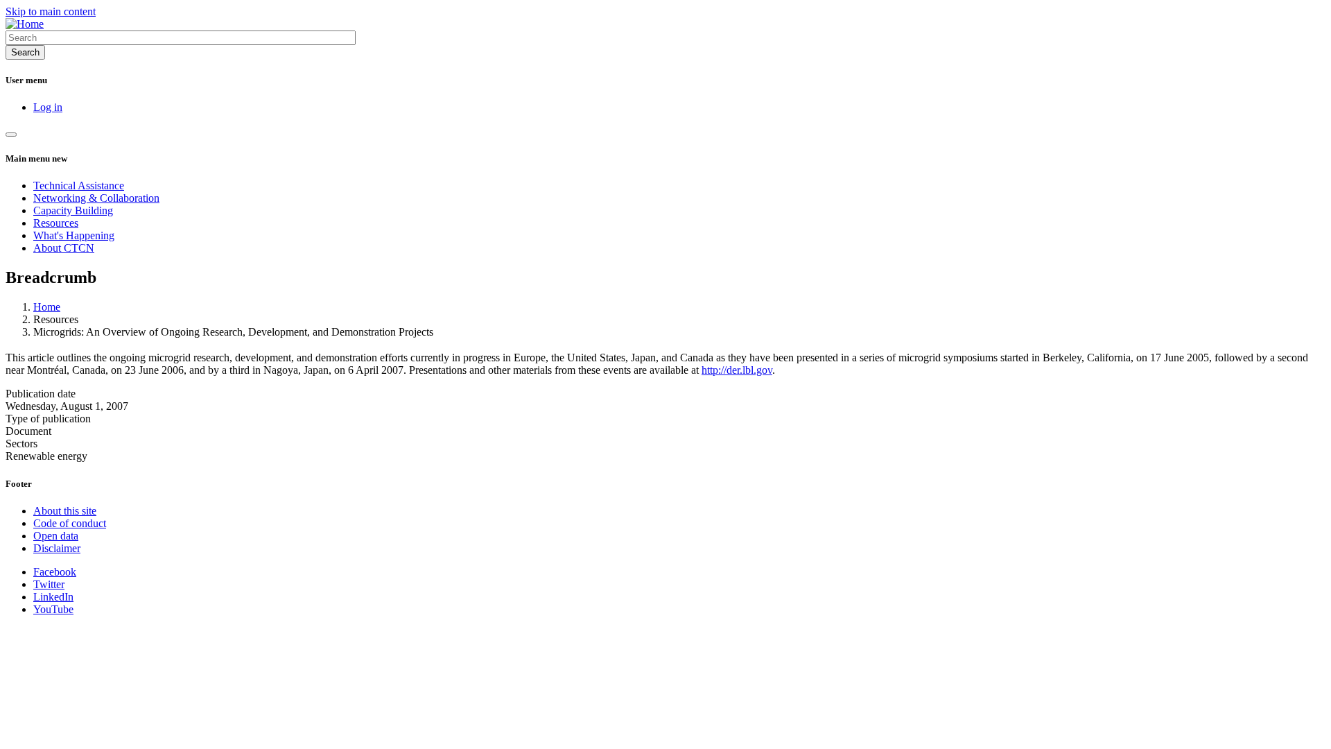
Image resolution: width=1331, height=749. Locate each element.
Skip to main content (51, 11)
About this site (64, 511)
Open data (55, 536)
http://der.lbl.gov (737, 370)
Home (46, 307)
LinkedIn (53, 597)
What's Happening (73, 235)
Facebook (54, 572)
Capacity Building (73, 210)
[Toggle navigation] (11, 134)
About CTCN (63, 248)
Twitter (48, 584)
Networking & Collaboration (96, 198)
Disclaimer (56, 548)
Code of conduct (69, 523)
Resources (55, 223)
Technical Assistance (78, 185)
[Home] (25, 24)
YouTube (53, 609)
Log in (47, 107)
